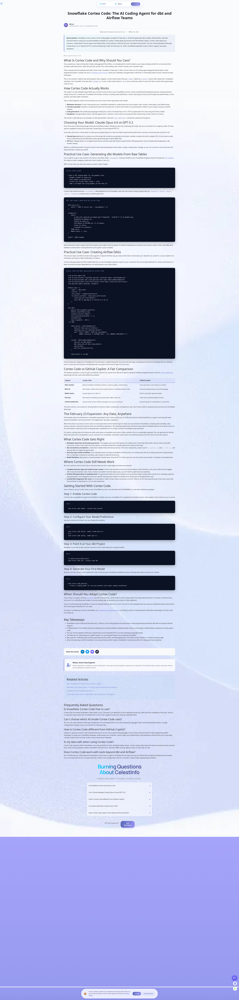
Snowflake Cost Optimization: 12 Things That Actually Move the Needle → (92, 687)
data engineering (167, 373)
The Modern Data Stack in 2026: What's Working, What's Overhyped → (91, 694)
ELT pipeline (169, 158)
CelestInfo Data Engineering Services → (81, 691)
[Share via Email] (92, 652)
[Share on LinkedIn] (82, 652)
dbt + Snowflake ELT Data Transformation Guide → (85, 684)
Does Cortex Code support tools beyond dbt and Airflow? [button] (119, 813)
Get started (135, 4)
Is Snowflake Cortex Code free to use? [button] (119, 785)
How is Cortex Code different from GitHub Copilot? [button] (119, 799)
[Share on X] (87, 652)
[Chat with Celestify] (234, 978)
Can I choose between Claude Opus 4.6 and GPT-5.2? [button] (119, 792)
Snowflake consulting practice (109, 610)
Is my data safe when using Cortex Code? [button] (119, 806)
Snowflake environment (98, 73)
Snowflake (89, 598)
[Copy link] (97, 652)
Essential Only (148, 993)
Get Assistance (128, 824)
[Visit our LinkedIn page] (235, 983)
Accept (137, 993)
